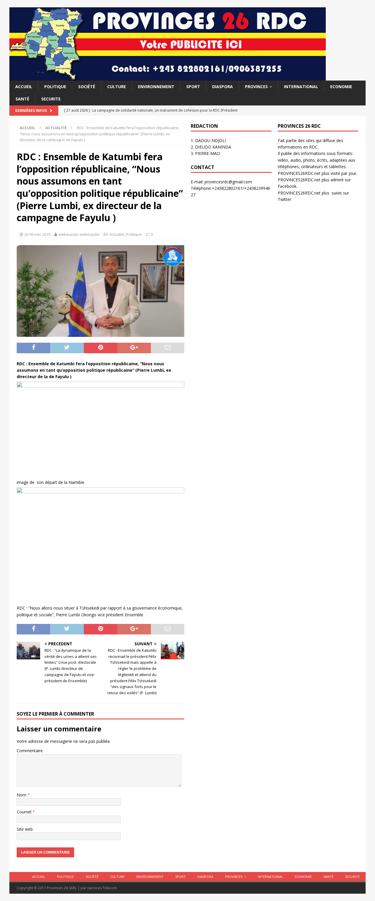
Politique (55, 86)
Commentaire (30, 750)
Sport (193, 86)
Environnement (156, 86)
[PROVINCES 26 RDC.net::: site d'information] (167, 77)
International (301, 86)
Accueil (23, 86)
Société (86, 86)
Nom (22, 795)
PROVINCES (256, 86)
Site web (25, 829)
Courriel (25, 812)
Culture (116, 86)
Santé (22, 99)
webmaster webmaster (79, 234)
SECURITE (51, 99)
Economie (341, 86)
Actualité (117, 234)
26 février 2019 (37, 234)
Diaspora (222, 86)
